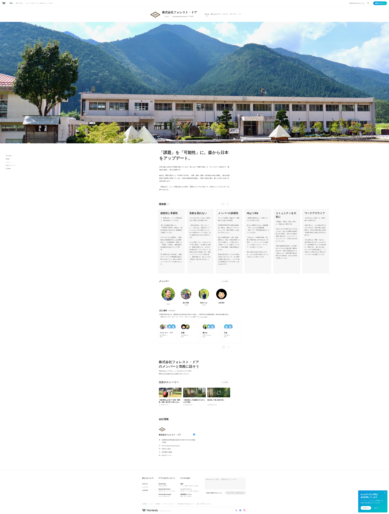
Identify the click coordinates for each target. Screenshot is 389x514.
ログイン (366, 508)
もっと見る (225, 281)
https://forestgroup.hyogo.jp (180, 16)
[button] (148, 478)
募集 (239, 14)
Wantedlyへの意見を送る (235, 493)
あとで (376, 508)
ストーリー (233, 14)
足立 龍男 (163, 310)
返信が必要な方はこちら (214, 493)
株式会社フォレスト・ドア (179, 12)
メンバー (225, 14)
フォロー (167, 16)
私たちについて (216, 14)
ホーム (207, 14)
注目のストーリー (10, 165)
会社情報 (8, 168)
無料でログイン (380, 3)
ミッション (9, 155)
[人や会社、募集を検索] (368, 3)
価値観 (7, 159)
